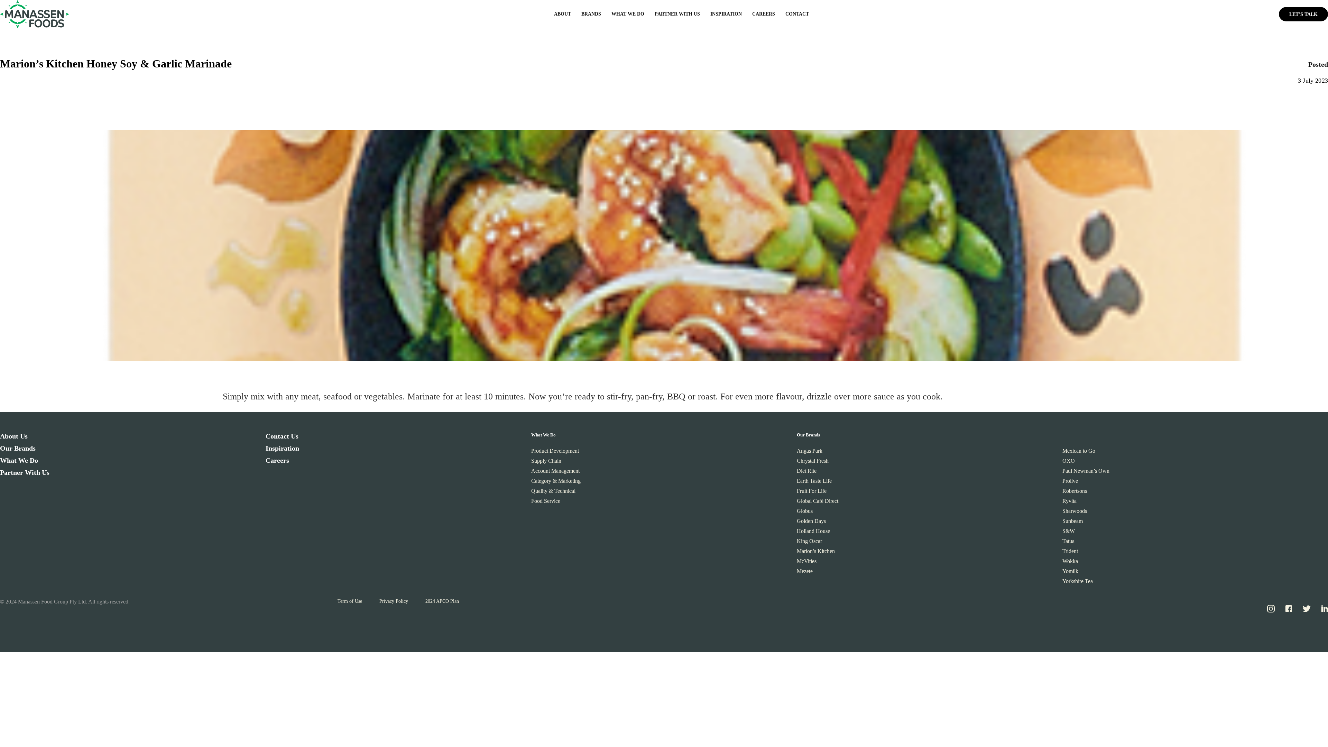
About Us (14, 436)
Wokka (1070, 561)
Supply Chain (546, 461)
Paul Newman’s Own (1085, 471)
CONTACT (797, 14)
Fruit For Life (812, 491)
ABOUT (562, 14)
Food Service (545, 501)
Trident (1070, 551)
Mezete (805, 571)
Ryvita (1069, 501)
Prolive (1070, 481)
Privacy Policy (393, 601)
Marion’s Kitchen (816, 551)
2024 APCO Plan (442, 601)
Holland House (813, 531)
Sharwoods (1074, 511)
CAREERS (763, 14)
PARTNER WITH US (677, 14)
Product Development (555, 451)
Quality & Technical (553, 491)
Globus (805, 511)
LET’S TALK (1303, 14)
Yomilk (1070, 571)
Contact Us (282, 436)
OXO (1068, 461)
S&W (1068, 531)
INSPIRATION (726, 14)
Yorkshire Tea (1077, 581)
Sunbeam (1072, 521)
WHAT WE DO (627, 14)
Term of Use (350, 601)
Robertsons (1074, 491)
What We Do (19, 460)
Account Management (555, 471)
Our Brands (18, 448)
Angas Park (809, 451)
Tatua (1068, 541)
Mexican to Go (1078, 451)
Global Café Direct (817, 501)
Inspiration (282, 448)
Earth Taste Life (814, 481)
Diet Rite (807, 471)
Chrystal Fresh (813, 461)
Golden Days (811, 521)
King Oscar (809, 541)
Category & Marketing (556, 481)
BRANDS (591, 14)
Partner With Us (24, 472)
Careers (277, 460)
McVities (807, 561)
